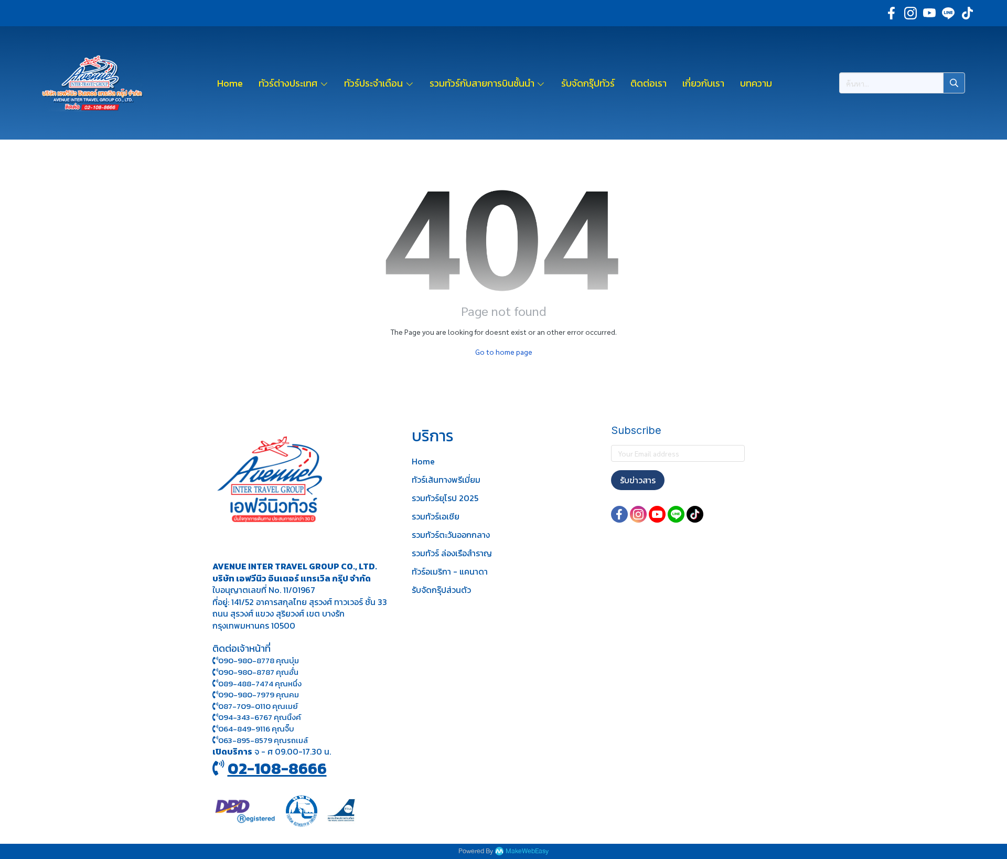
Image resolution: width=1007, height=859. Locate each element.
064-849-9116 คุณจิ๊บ (256, 729)
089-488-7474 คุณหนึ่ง (260, 683)
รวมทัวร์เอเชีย (435, 516)
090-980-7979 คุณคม (258, 694)
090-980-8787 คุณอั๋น (258, 672)
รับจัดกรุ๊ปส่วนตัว (441, 590)
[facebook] (891, 13)
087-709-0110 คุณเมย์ (258, 706)
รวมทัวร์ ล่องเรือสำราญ (452, 553)
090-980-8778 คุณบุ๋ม (258, 660)
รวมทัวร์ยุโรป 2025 (445, 498)
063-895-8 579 (245, 740)
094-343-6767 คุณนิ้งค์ (259, 717)
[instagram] (910, 13)
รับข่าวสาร (638, 480)
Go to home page (503, 351)
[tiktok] (967, 13)
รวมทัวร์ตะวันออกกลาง (451, 534)
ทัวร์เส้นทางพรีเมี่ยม (446, 479)
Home (423, 461)
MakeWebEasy (527, 851)
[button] (902, 83)
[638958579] (215, 740)
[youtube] (929, 13)
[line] (948, 13)
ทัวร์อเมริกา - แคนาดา (450, 571)
